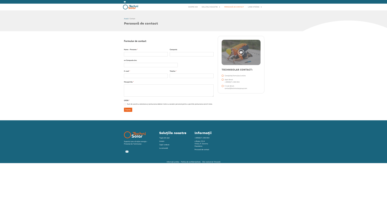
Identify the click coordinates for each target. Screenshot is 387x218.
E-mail (127, 71)
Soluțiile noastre (210, 7)
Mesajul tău (129, 82)
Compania (173, 50)
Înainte (128, 110)
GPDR (127, 101)
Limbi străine (253, 7)
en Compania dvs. (130, 60)
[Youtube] (125, 2)
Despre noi (193, 7)
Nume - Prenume (131, 50)
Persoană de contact (234, 7)
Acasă (126, 19)
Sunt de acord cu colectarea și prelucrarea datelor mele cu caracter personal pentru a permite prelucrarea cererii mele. (170, 104)
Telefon (173, 71)
